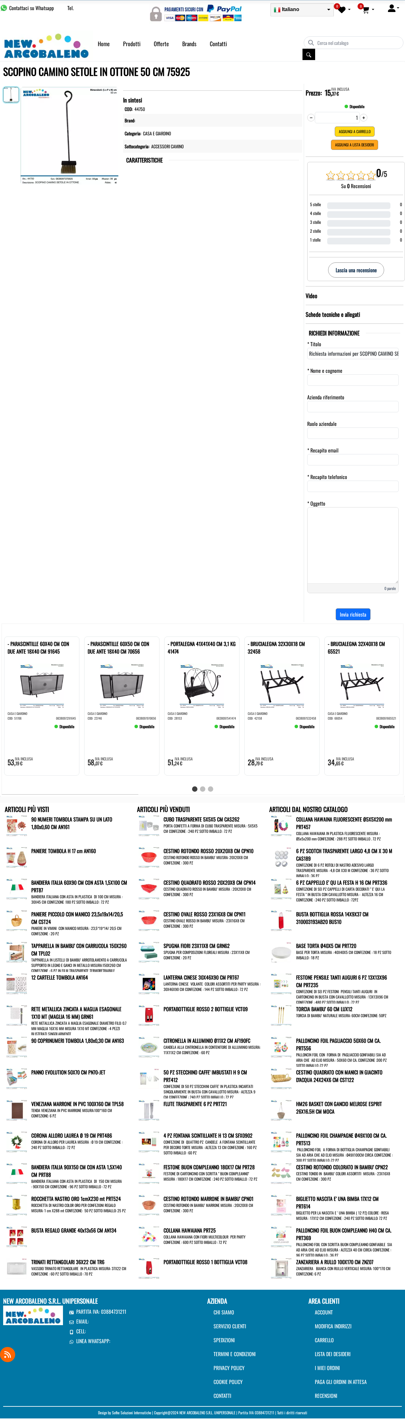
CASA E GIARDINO (157, 133)
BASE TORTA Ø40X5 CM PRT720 (326, 946)
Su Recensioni (356, 186)
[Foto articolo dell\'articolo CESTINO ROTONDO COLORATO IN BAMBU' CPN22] (281, 1173)
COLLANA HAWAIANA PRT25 (190, 1230)
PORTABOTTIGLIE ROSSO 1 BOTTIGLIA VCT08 (205, 1262)
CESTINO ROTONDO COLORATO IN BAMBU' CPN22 (342, 1167)
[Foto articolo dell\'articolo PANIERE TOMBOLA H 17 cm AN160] (16, 856)
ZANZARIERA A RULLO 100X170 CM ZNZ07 (334, 1262)
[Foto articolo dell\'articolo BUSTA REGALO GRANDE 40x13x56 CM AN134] (16, 1236)
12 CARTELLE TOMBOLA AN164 (59, 977)
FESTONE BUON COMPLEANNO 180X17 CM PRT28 (209, 1167)
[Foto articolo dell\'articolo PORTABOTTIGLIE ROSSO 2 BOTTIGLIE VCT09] (149, 1014)
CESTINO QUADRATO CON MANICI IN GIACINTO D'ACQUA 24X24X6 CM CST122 (339, 1076)
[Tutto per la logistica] (46, 45)
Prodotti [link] (131, 44)
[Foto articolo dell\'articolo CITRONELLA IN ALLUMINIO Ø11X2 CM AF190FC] (149, 1046)
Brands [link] (189, 44)
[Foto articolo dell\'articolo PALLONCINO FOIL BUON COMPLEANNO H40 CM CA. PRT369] (281, 1236)
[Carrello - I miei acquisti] (368, 9)
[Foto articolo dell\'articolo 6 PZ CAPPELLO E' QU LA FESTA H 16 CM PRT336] (281, 888)
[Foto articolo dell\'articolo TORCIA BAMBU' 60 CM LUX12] (281, 1014)
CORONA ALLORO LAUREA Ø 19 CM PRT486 (71, 1135)
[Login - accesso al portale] (393, 8)
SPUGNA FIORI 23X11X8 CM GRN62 (197, 946)
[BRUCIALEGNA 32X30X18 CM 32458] (257, 729)
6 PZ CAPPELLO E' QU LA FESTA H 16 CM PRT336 (341, 882)
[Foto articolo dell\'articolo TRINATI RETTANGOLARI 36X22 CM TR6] (16, 1267)
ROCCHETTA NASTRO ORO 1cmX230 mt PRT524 (76, 1198)
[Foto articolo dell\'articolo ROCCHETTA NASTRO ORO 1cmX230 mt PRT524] (16, 1204)
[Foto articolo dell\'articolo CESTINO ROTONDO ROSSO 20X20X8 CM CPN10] (149, 856)
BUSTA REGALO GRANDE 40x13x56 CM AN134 (73, 1230)
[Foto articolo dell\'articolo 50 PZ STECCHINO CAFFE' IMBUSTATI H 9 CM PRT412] (149, 1078)
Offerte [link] (161, 44)
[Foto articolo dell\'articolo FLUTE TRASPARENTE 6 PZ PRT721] (149, 1109)
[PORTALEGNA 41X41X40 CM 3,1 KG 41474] (177, 729)
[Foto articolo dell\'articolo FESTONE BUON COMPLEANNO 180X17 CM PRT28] (149, 1173)
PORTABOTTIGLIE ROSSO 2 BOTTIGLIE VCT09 (206, 1009)
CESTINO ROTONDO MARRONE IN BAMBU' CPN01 (208, 1198)
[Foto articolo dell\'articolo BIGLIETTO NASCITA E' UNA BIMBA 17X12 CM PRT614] (281, 1204)
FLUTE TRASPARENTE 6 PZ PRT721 (195, 1104)
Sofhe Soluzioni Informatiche (131, 1412)
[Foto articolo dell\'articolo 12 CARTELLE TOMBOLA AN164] (16, 983)
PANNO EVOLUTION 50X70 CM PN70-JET (68, 1072)
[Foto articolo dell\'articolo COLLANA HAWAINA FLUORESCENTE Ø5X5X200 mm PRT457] (281, 825)
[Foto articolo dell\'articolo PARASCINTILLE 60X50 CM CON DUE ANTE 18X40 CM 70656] (122, 686)
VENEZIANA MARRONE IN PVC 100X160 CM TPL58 (77, 1104)
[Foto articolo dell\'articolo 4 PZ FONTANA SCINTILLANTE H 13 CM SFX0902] (149, 1141)
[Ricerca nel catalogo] (308, 54)
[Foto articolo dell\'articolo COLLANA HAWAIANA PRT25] (149, 1236)
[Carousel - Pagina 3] (210, 789)
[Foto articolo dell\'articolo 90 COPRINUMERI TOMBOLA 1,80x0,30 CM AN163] (16, 1046)
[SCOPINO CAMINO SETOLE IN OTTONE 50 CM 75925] (69, 134)
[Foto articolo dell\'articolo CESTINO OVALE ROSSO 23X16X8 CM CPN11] (149, 920)
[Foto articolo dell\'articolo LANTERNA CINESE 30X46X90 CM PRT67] (149, 983)
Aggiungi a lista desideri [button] (354, 144)
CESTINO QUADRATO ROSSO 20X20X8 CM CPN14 (210, 882)
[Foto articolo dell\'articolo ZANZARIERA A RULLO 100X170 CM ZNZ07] (281, 1267)
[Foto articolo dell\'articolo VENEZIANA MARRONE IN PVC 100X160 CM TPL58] (16, 1109)
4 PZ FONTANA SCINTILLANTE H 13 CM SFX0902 (208, 1135)
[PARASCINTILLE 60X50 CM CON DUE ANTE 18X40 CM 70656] (97, 729)
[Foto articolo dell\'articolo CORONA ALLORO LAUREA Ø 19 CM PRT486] (16, 1141)
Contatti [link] (218, 44)
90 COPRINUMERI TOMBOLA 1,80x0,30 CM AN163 (77, 1040)
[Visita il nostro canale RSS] (7, 1354)
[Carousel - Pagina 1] (194, 789)
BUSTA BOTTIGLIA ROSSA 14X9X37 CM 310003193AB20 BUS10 (332, 917)
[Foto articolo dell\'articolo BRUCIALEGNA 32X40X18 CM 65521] (362, 686)
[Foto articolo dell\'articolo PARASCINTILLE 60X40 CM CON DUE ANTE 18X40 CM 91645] (42, 686)
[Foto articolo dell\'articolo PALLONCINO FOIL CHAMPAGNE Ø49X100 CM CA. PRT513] (281, 1141)
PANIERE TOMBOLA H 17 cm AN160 (63, 851)
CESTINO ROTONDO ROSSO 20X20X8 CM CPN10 (208, 851)
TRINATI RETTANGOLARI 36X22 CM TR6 (67, 1262)
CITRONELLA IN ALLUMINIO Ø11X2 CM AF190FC (207, 1040)
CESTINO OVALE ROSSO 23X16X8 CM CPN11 (205, 914)
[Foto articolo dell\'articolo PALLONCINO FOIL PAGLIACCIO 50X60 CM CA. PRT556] (281, 1046)
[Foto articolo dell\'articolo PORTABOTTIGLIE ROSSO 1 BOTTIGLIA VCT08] (149, 1267)
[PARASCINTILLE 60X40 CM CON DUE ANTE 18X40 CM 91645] (17, 729)
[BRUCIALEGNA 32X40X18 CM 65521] (337, 729)
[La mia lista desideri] (344, 9)
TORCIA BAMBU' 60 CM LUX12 (324, 1009)
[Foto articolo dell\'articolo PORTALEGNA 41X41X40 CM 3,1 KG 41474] (202, 686)
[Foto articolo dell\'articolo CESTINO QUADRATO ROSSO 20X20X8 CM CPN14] (149, 888)
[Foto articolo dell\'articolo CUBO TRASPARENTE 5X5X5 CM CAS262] (149, 825)
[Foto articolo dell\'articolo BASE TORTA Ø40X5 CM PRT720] (281, 951)
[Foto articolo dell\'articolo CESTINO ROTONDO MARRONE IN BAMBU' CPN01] (149, 1204)
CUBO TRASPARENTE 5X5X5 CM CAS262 (202, 819)
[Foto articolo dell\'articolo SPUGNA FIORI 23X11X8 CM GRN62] (149, 951)
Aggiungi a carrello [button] (355, 131)
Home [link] (104, 44)
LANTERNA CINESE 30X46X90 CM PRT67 (201, 977)
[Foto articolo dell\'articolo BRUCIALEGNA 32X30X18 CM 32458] (282, 686)
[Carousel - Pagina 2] (202, 789)
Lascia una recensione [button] (356, 270)
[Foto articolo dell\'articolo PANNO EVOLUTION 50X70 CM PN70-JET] (16, 1078)
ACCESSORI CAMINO (167, 146)
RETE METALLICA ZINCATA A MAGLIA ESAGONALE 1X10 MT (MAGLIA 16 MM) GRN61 (76, 1012)
